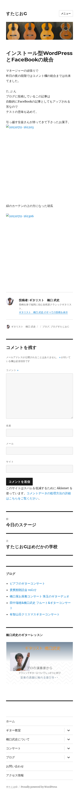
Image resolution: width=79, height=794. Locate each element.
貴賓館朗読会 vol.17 (23, 590)
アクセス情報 (15, 775)
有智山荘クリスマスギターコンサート (35, 614)
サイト (10, 461)
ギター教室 (13, 730)
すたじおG (16, 13)
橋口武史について (18, 739)
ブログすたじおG (61, 326)
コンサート (13, 748)
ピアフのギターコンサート (27, 583)
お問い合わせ (15, 766)
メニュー (66, 13)
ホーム (10, 721)
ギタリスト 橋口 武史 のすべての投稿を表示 (43, 312)
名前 (8, 425)
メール (10, 443)
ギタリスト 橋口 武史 (23, 326)
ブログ (45, 326)
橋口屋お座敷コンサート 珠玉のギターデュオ (39, 596)
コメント (12, 370)
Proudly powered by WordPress (39, 786)
